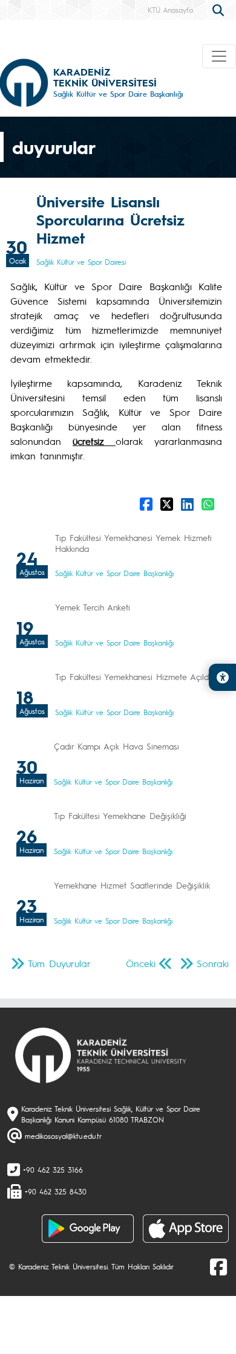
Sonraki (213, 963)
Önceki (141, 963)
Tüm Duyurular (59, 963)
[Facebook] (218, 1266)
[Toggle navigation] (219, 56)
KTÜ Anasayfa (170, 10)
